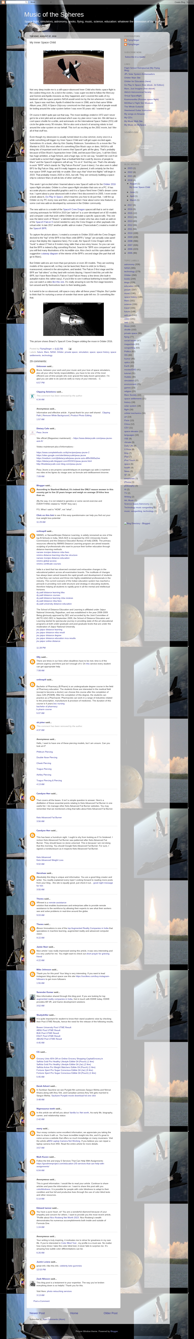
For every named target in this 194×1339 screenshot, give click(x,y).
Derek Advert (43, 1086)
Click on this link (45, 515)
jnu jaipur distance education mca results (56, 638)
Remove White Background (56, 415)
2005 (130, 253)
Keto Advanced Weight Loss (50, 860)
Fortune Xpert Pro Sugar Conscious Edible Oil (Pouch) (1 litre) (66, 1073)
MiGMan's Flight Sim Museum (138, 103)
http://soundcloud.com (144, 147)
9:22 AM (40, 938)
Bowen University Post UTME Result (54, 1027)
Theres (40, 899)
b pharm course (44, 709)
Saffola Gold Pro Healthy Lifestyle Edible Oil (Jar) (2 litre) (64, 1064)
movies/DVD (130, 370)
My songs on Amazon (134, 114)
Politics (127, 351)
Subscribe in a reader (135, 57)
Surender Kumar (45, 992)
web (126, 322)
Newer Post (37, 1313)
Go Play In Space (54, 197)
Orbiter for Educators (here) (137, 81)
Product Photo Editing (81, 415)
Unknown (41, 366)
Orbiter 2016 (109, 184)
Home (74, 1313)
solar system (130, 406)
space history (103, 352)
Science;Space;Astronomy (136, 504)
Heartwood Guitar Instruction (138, 110)
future (40, 352)
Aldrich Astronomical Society (137, 92)
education (129, 286)
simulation (84, 352)
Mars (46, 352)
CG (38, 1052)
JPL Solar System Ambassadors (139, 74)
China (127, 424)
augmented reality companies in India (54, 999)
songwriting (129, 348)
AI (125, 489)
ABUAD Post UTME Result (49, 1039)
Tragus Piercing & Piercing (49, 780)
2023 (130, 168)
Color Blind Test (69, 1243)
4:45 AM (40, 1043)
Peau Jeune (42, 432)
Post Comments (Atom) (54, 1319)
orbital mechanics (132, 413)
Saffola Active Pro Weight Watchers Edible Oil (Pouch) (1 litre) (66, 1067)
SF (125, 475)
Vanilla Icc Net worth (79, 1113)
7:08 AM (40, 670)
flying (126, 337)
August (133, 184)
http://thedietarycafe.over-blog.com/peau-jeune (59, 464)
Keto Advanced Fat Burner (49, 817)
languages (129, 435)
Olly (39, 657)
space (92, 352)
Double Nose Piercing (47, 757)
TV (125, 493)
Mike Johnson (44, 969)
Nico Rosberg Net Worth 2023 (64, 1217)
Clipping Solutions (46, 392)
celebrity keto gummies (71, 1266)
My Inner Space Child (139, 187)
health (127, 468)
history (127, 402)
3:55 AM (40, 889)
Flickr (126, 420)
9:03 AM (40, 915)
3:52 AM (40, 1006)
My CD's (128, 117)
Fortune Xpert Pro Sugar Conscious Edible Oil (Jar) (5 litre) (65, 1070)
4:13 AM (40, 784)
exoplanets (129, 478)
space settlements (133, 398)
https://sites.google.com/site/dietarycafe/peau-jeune (61, 455)
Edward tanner (44, 1208)
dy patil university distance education (54, 604)
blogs (126, 282)
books (127, 279)
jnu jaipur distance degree (49, 635)
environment (130, 384)
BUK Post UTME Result (48, 1033)
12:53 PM (41, 1269)
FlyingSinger (133, 40)
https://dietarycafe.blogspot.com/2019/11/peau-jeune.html (64, 461)
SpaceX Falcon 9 (44, 222)
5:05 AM (40, 1077)
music (127, 293)
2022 (130, 172)
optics (127, 362)
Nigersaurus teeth (46, 1109)
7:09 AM (40, 476)
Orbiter (60, 352)
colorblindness (43, 1189)
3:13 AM (40, 1295)
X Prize (127, 449)
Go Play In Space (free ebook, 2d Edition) (144, 85)
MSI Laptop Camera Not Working (64, 1141)
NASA (53, 352)
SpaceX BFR (39, 228)
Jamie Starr (42, 947)
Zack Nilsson (43, 1279)
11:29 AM (41, 522)
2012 (130, 225)
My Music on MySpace (135, 125)
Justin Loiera (43, 1262)
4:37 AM (40, 730)
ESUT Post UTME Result (48, 1036)
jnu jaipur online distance (48, 641)
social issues (130, 340)
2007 (130, 245)
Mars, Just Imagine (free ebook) (139, 89)
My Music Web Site (133, 121)
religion (127, 391)
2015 (130, 213)
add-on (127, 315)
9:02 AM (40, 864)
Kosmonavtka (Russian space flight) (141, 99)
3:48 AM (40, 1099)
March (133, 200)
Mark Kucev (43, 1157)
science (128, 304)
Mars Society (130, 395)
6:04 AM (40, 1170)
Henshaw (41, 873)
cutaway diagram (49, 253)
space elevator (131, 431)
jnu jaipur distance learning (49, 629)
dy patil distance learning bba (51, 592)
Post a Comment (41, 1301)
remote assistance (57, 902)
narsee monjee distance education (53, 558)
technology (47, 355)
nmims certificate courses (49, 564)
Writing (127, 497)
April (132, 196)
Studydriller (42, 1015)
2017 (130, 205)
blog (126, 453)
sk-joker (41, 722)
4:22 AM (40, 960)
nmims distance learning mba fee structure (57, 555)
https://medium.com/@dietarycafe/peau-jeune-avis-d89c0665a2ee (68, 458)
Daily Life (128, 446)
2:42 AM (40, 1119)
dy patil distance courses (48, 595)
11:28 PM (41, 648)
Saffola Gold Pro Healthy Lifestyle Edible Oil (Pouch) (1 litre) (65, 1061)
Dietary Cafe (43, 428)
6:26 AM (40, 1253)
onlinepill (41, 531)
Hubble (127, 377)
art (125, 417)
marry (39, 1128)
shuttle (127, 329)
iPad (126, 457)
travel (127, 308)
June (132, 192)
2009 (130, 237)
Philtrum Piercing (45, 752)
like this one (58, 282)
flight (126, 409)
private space (71, 352)
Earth (126, 366)
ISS (126, 355)
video (126, 319)
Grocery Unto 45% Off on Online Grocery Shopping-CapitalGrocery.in (70, 1059)
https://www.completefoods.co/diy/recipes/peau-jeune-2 (63, 452)
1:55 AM (40, 983)
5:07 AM (40, 713)
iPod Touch (129, 460)
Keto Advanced (44, 857)
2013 (130, 221)
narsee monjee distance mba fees (53, 552)
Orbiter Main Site (132, 78)
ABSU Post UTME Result (48, 1030)
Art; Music (129, 500)
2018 (130, 180)
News (127, 471)
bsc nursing (59, 703)
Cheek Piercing (44, 763)
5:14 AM (40, 1199)
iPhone (127, 482)
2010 (130, 233)
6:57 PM (41, 383)
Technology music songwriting (138, 507)
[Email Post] (70, 349)
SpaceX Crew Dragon (74, 209)
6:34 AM (40, 399)
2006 (130, 249)
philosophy (129, 486)
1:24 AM (40, 1227)
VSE (126, 439)
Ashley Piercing (44, 775)
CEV (126, 428)
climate (127, 442)
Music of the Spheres (54, 14)
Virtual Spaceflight (133, 96)
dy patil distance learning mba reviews (55, 598)
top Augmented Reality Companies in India (88, 928)
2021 (130, 176)
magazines (129, 344)
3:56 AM (40, 821)
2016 (130, 209)
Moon (127, 326)
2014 (130, 217)
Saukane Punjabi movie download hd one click (73, 1096)
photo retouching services (59, 1291)
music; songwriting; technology (139, 511)
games (127, 388)
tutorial (127, 373)
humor (127, 359)
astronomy (129, 264)
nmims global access (47, 561)
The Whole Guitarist (133, 107)
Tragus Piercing (44, 769)
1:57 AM (40, 419)
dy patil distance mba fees (49, 601)
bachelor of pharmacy (47, 706)
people (127, 290)
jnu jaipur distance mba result (51, 632)
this (88, 664)
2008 (130, 241)
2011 (130, 229)
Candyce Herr (43, 793)
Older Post (110, 1313)
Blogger (41, 485)
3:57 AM (40, 1148)
